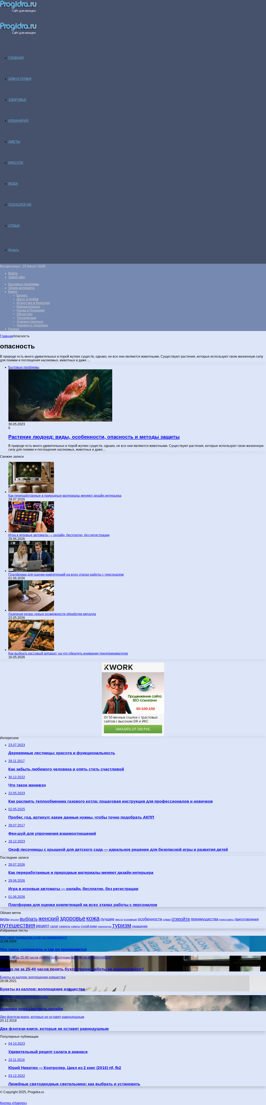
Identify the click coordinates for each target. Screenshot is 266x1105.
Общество (24, 314)
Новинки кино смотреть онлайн (31, 1009)
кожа (93, 918)
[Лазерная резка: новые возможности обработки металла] (31, 610)
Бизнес (22, 295)
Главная (6, 336)
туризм (121, 925)
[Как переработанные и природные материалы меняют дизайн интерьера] (31, 492)
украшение (140, 926)
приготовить (226, 919)
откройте (180, 918)
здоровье (72, 918)
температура (104, 926)
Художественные (30, 321)
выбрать (29, 918)
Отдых (14, 225)
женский (48, 918)
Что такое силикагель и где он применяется (43, 949)
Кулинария (18, 121)
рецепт (42, 925)
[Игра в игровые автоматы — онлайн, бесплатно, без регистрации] (31, 531)
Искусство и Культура (33, 303)
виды (5, 919)
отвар (167, 919)
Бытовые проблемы (23, 284)
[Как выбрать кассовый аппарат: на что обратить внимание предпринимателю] (31, 649)
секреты (64, 926)
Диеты (14, 141)
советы (75, 926)
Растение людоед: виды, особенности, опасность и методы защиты (94, 437)
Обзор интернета (21, 288)
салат (54, 926)
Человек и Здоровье (32, 325)
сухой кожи (89, 926)
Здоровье (17, 100)
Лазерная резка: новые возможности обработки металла (52, 614)
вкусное (14, 919)
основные (130, 919)
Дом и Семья (19, 79)
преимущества (204, 919)
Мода (13, 183)
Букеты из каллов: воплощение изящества (42, 989)
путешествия (17, 925)
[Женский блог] (18, 11)
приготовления (247, 919)
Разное (13, 329)
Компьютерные (28, 306)
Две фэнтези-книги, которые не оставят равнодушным (54, 1029)
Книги (12, 291)
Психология (19, 204)
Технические (26, 318)
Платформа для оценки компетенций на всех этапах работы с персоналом (66, 574)
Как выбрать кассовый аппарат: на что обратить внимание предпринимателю (68, 653)
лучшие (107, 919)
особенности (150, 919)
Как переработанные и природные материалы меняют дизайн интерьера (64, 495)
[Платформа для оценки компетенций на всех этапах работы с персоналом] (31, 571)
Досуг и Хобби (28, 299)
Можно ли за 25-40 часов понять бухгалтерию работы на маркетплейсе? (72, 969)
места (119, 919)
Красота (15, 162)
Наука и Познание (31, 310)
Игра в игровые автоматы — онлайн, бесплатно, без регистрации (59, 535)
